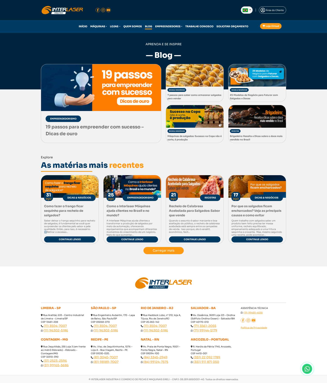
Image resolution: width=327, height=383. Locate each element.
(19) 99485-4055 (253, 312)
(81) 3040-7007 (106, 357)
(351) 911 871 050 (206, 362)
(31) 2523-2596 (55, 361)
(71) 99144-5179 (205, 330)
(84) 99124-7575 (155, 362)
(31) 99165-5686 (56, 365)
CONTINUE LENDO (70, 239)
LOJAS (114, 26)
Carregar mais (163, 250)
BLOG (148, 26)
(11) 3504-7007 (55, 326)
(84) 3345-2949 (155, 357)
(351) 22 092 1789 (207, 357)
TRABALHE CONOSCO (199, 26)
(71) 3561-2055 (205, 326)
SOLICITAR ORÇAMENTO (232, 26)
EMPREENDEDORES (168, 26)
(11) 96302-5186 (56, 330)
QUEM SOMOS (132, 26)
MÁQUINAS (97, 26)
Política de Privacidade (254, 327)
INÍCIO (83, 26)
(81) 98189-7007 (105, 362)
